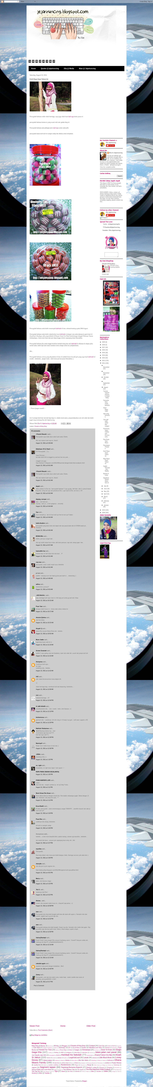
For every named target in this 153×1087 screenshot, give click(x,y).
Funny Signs (63, 1050)
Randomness (66, 1065)
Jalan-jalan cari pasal (106, 1052)
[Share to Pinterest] (70, 423)
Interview (84, 1052)
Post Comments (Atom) (45, 1030)
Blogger (84, 1081)
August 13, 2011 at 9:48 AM (44, 578)
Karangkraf (51, 1055)
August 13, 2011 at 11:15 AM (44, 656)
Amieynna (39, 662)
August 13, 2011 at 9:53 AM (44, 589)
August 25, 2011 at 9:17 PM (44, 981)
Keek (57, 1055)
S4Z (37, 676)
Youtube (47, 1073)
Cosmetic (119, 1045)
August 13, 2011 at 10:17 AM (44, 611)
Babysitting (35, 1046)
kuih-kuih (58, 328)
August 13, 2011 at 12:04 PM (44, 700)
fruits (57, 1050)
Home (33, 68)
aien (37, 911)
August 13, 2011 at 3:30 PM (44, 858)
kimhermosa (40, 717)
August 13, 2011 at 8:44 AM (44, 506)
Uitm (92, 1071)
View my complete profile (107, 167)
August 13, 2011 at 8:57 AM (44, 545)
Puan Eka (39, 819)
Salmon (110, 1065)
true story (70, 1071)
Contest (92, 1046)
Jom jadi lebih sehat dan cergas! (106, 423)
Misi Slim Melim (83, 1060)
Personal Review (91, 1063)
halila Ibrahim (40, 523)
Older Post (90, 1026)
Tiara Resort (117, 1069)
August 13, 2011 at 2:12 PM (44, 800)
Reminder (83, 1065)
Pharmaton (100, 1063)
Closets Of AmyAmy (108, 263)
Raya (76, 1065)
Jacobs (91, 1052)
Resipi (89, 1065)
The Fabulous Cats (69, 1069)
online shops (65, 1063)
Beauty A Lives (106, 474)
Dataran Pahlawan (47, 1047)
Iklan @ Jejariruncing (87, 68)
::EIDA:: (38, 754)
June (105, 488)
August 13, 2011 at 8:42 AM (44, 480)
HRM (62, 1052)
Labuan (59, 1057)
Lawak (85, 1057)
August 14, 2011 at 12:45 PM (44, 969)
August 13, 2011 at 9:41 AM (44, 567)
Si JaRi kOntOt (40, 706)
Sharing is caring (91, 1067)
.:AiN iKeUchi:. (40, 595)
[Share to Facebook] (68, 423)
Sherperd (101, 1067)
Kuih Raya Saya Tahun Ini (106, 453)
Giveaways (86, 1050)
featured (114, 1047)
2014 (103, 355)
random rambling (53, 1065)
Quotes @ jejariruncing (50, 68)
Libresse (94, 1057)
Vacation (98, 1071)
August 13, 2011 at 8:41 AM (44, 465)
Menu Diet (74, 1060)
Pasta (76, 1063)
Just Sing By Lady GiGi (39, 1055)
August (106, 387)
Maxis (62, 1060)
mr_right (38, 765)
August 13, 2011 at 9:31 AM (44, 556)
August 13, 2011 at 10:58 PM (44, 906)
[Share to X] (66, 423)
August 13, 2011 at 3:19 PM (44, 813)
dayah (38, 486)
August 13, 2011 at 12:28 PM (44, 737)
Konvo (48, 1057)
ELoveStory (76, 1047)
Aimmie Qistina (41, 617)
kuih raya (71, 116)
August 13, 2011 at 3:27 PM (44, 843)
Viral (119, 1071)
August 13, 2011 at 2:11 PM (44, 787)
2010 (103, 510)
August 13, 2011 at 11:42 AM (44, 670)
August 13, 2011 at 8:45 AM (44, 530)
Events (84, 1047)
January (106, 505)
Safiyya (104, 1065)
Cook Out (101, 1046)
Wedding (34, 1073)
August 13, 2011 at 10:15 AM (44, 600)
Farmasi (107, 1047)
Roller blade (97, 1065)
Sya (37, 512)
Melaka (67, 1060)
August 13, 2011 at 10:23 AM (44, 622)
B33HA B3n (39, 536)
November (106, 373)
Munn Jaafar (40, 639)
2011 (103, 363)
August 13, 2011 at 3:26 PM (44, 828)
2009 (103, 512)
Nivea (99, 1060)
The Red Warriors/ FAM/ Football (98, 1069)
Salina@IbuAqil (41, 937)
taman (59, 1069)
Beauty (43, 1046)
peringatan (82, 1063)
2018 (103, 345)
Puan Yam (39, 606)
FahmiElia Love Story (95, 1047)
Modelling (93, 1060)
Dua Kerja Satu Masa (106, 441)
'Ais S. (38, 889)
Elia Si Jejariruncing (116, 153)
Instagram (69, 1052)
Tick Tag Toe (36, 1071)
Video (106, 1071)
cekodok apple (40, 963)
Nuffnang (109, 1060)
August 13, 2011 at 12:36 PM (44, 748)
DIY (69, 1047)
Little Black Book (105, 1057)
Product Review (116, 1063)
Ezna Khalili (40, 806)
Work (40, 1073)
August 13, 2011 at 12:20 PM (44, 722)
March (106, 496)
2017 (103, 347)
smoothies (117, 1067)
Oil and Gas (55, 1063)
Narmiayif (39, 743)
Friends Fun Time (45, 1050)
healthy (50, 1052)
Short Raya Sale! (105, 409)
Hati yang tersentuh (106, 415)
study (55, 1069)
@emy (38, 974)
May (105, 491)
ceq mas (38, 562)
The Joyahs (80, 1069)
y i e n (38, 573)
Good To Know (106, 1050)
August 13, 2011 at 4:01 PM (44, 872)
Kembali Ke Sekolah (71, 1055)
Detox (55, 1047)
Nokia (104, 1060)
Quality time (37, 1065)
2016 (103, 350)
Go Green (96, 1050)
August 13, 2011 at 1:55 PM (44, 774)
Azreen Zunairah (41, 650)
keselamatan (90, 1055)
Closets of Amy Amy (40, 426)
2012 (103, 360)
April (105, 494)
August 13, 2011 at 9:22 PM (44, 895)
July (105, 486)
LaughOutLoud (74, 1057)
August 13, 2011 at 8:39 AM (44, 443)
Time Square (46, 1071)
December (106, 367)
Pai (72, 1063)
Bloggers (64, 1046)
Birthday (56, 1046)
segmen (34, 1067)
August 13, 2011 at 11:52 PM (44, 919)
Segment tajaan (48, 1067)
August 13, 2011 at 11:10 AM (44, 645)
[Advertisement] (62, 1007)
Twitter (87, 1071)
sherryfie (39, 863)
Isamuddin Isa (40, 551)
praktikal (107, 1063)
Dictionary (62, 1047)
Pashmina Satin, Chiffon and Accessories (106, 433)
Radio (44, 1065)
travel (63, 1071)
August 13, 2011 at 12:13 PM (44, 711)
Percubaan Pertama (106, 447)
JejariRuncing (109, 195)
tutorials (77, 1071)
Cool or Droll (111, 1045)
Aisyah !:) (39, 628)
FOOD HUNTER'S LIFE (43, 780)
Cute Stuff (36, 1047)
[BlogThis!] (64, 423)
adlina (38, 584)
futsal (70, 1050)
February (106, 501)
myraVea (38, 849)
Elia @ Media (69, 68)
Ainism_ (38, 900)
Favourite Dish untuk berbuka (106, 403)
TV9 (83, 1071)
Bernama (50, 1045)
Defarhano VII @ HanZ (43, 449)
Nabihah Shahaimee (42, 728)
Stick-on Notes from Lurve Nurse (42, 1069)
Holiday (56, 1052)
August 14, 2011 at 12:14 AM (44, 944)
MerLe (38, 878)
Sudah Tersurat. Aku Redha (106, 468)
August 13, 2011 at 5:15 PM (44, 883)
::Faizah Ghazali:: (41, 434)
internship (77, 1052)
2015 (103, 352)
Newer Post (34, 1026)
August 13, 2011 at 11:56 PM (44, 932)
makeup (57, 1060)
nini (37, 695)
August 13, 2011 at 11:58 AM (44, 689)
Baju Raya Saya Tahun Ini (106, 461)
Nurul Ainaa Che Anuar (43, 793)
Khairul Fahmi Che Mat (103, 1055)
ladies (65, 1057)
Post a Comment (39, 985)
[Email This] (62, 423)
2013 (103, 358)
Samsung (116, 1065)
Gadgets (77, 1050)
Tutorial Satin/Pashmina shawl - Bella (106, 394)
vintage (114, 1071)
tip (51, 1071)
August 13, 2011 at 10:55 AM (44, 633)
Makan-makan (47, 1060)
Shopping (109, 1067)
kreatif (53, 1057)
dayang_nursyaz (41, 499)
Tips (56, 1071)
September (106, 383)
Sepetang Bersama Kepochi (71, 1067)
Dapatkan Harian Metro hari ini (106, 480)
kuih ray (55, 128)
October (106, 377)
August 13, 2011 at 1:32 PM (44, 759)
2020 (103, 342)
